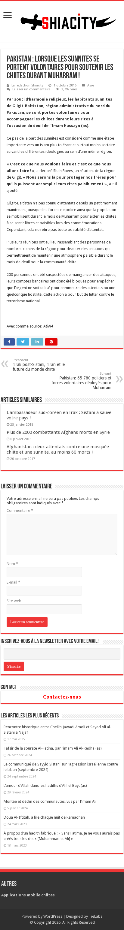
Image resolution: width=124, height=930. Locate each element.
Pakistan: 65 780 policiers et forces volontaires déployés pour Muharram (81, 381)
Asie (90, 85)
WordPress (52, 916)
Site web (14, 601)
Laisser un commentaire (31, 89)
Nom (12, 563)
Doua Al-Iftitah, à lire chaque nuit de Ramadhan (44, 817)
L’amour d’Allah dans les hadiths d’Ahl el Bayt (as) (45, 785)
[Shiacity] (62, 20)
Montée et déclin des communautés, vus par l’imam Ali (50, 801)
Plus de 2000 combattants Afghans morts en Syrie (58, 432)
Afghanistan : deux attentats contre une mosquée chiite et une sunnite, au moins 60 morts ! (58, 449)
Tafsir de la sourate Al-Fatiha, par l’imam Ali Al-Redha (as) (53, 748)
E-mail (13, 582)
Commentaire (20, 510)
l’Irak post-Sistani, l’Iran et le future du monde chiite (39, 365)
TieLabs (95, 916)
